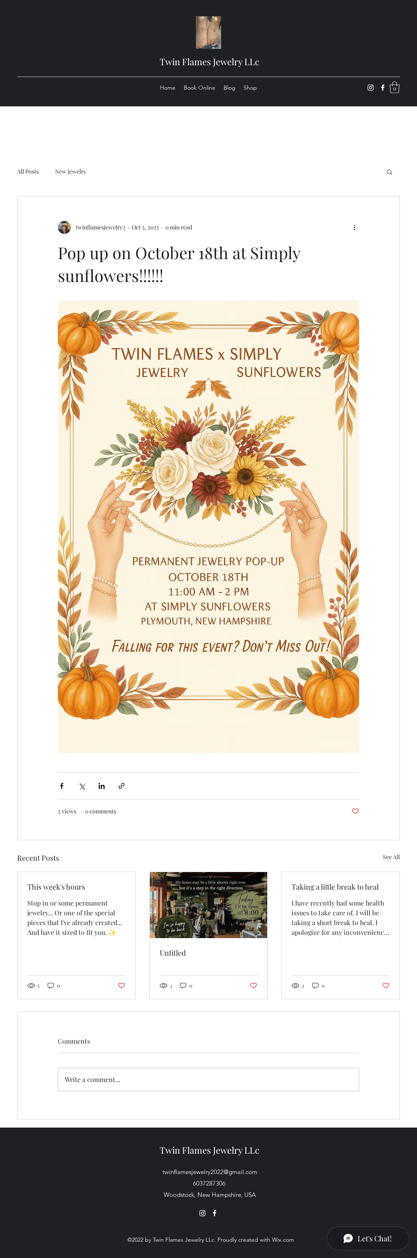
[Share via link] (121, 786)
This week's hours (56, 887)
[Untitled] (209, 905)
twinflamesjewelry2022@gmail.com (209, 1172)
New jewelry (70, 171)
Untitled (173, 953)
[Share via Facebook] (62, 786)
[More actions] (354, 227)
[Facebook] (383, 88)
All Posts (28, 171)
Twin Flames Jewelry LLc (209, 61)
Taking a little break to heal (335, 887)
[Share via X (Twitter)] (82, 786)
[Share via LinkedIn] (101, 786)
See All (391, 857)
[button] (394, 87)
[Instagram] (371, 88)
